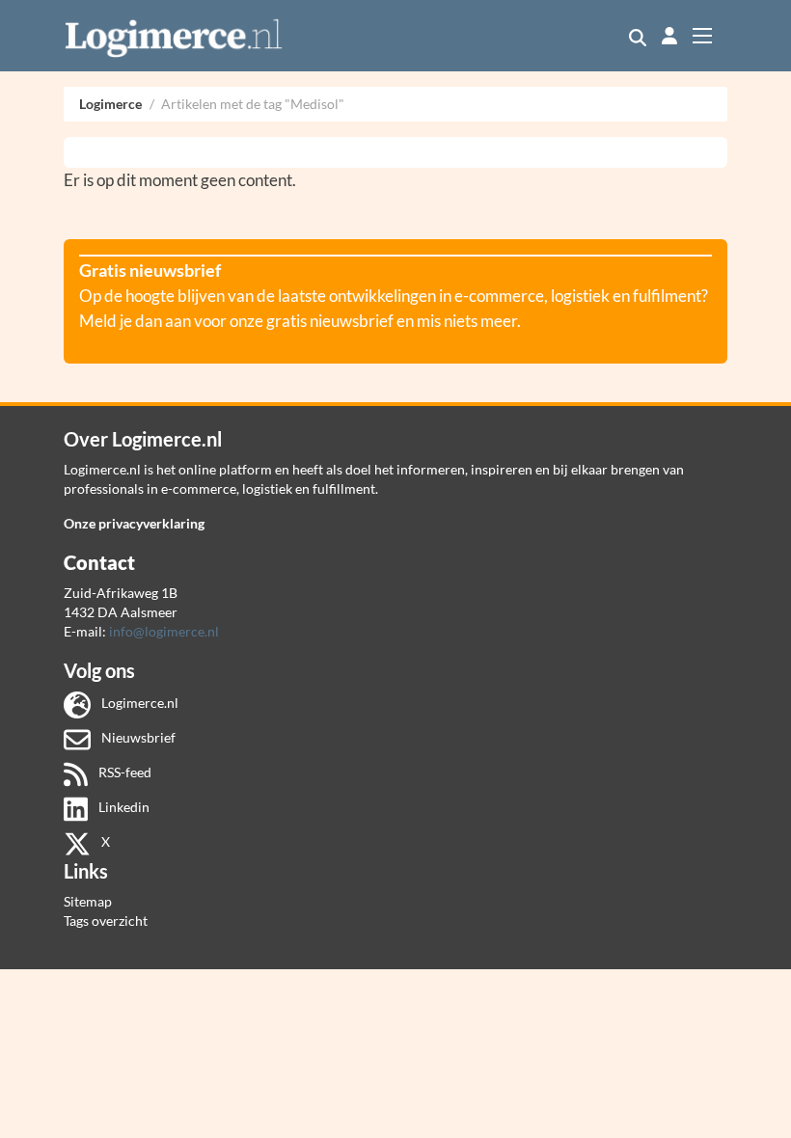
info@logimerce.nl (164, 631)
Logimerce (110, 103)
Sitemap (88, 901)
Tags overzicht (106, 920)
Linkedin (122, 807)
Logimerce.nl (138, 702)
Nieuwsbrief (137, 737)
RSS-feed (123, 772)
